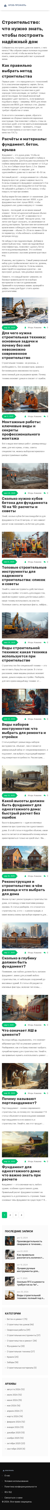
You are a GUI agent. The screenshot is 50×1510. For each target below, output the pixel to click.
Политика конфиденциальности (20, 1486)
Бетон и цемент (17, 1319)
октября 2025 (16, 1443)
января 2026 (15, 1427)
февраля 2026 (16, 1422)
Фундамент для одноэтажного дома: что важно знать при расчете (21, 1173)
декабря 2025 (15, 1432)
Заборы (12, 1362)
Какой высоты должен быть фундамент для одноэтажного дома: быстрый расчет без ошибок (23, 809)
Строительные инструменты (23, 1335)
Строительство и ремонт (22, 1341)
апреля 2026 (15, 1411)
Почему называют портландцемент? (19, 1101)
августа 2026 (15, 1389)
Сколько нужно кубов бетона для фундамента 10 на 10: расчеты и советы (24, 504)
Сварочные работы (18, 1330)
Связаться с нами (13, 1497)
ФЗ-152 (8, 1492)
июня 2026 (14, 1400)
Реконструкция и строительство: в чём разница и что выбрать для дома (23, 887)
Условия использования (16, 1481)
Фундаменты (15, 1346)
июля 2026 (14, 1395)
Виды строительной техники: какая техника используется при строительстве (24, 654)
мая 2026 (13, 1405)
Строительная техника (21, 1351)
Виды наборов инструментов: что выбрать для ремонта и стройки (24, 730)
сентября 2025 (16, 1449)
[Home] (21, 5)
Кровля (12, 1357)
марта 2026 (15, 1416)
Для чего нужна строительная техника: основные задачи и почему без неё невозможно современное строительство (24, 345)
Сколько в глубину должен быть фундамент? (19, 962)
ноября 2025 (15, 1438)
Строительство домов (20, 1324)
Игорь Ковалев (34, 327)
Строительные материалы (21, 1368)
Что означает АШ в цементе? (19, 1032)
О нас (7, 1475)
